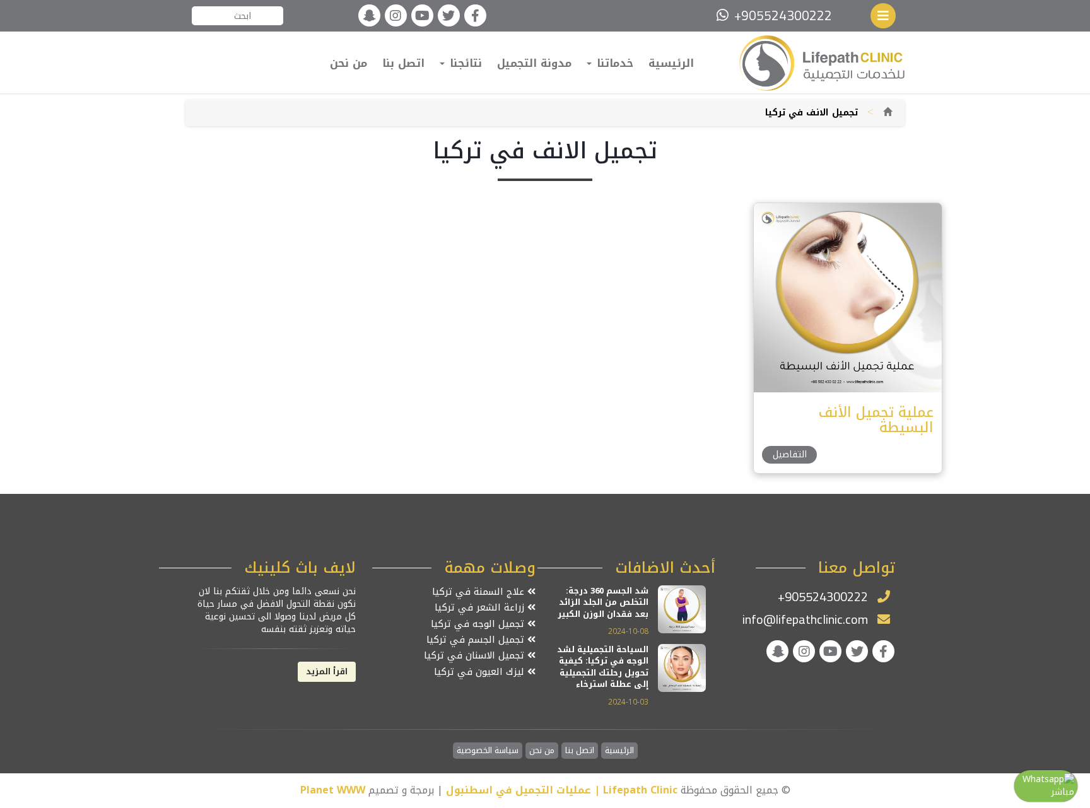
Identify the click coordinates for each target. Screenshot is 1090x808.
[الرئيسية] (887, 112)
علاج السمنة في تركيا (479, 592)
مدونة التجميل (534, 63)
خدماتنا (613, 63)
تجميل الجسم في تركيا (476, 640)
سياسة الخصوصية (488, 751)
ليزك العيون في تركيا (480, 672)
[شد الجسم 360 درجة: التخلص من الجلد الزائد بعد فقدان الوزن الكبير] (682, 608)
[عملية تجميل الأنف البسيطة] (847, 297)
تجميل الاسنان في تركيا (475, 655)
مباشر (1063, 791)
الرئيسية (671, 63)
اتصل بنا (403, 63)
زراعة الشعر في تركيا (481, 607)
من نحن (348, 63)
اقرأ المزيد (327, 671)
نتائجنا (464, 63)
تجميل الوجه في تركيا (479, 624)
